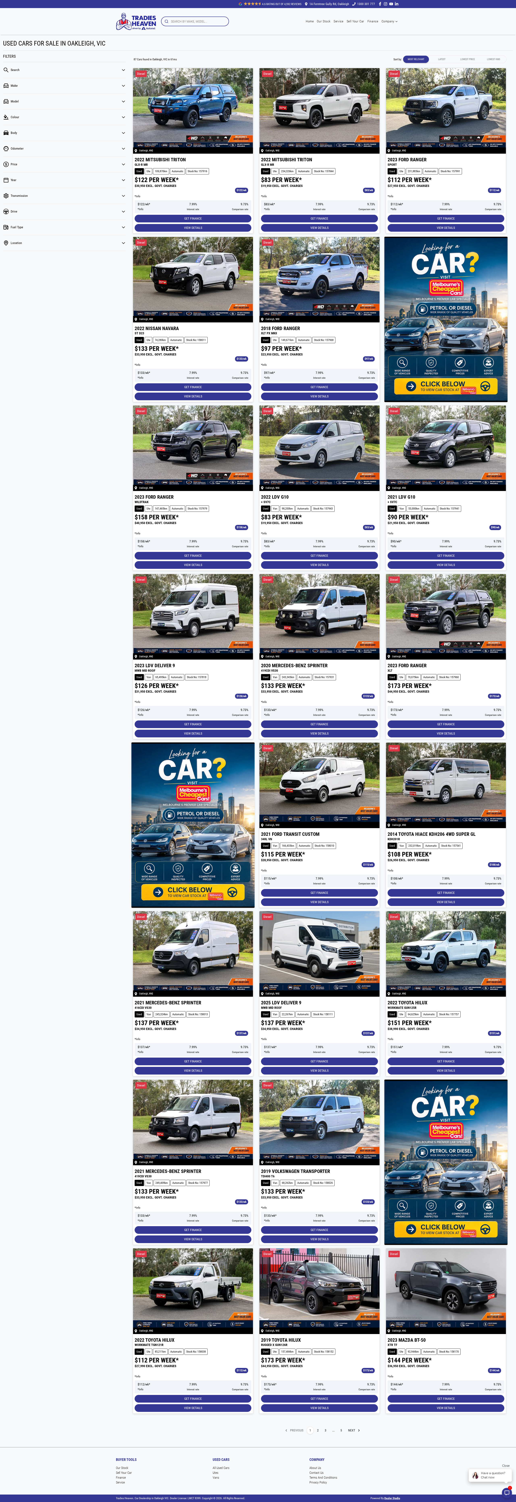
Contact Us (316, 1473)
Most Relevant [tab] (416, 59)
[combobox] (195, 21)
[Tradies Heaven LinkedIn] (397, 4)
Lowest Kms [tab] (493, 59)
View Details (193, 228)
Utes (215, 1473)
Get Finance (193, 218)
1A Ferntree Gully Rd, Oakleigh (329, 4)
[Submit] (166, 21)
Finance (372, 21)
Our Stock (323, 21)
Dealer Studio (392, 1498)
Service (338, 21)
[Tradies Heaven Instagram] (386, 4)
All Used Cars (221, 1468)
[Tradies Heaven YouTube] (392, 4)
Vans (216, 1477)
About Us (315, 1468)
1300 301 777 (366, 4)
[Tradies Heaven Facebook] (381, 4)
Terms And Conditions (323, 1477)
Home (310, 21)
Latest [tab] (441, 59)
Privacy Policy (318, 1482)
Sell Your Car (355, 21)
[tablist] (455, 59)
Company (388, 21)
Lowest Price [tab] (467, 59)
